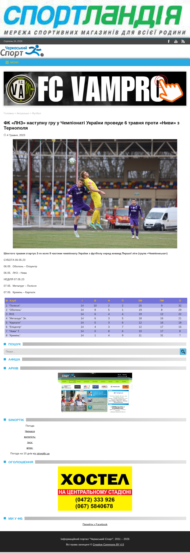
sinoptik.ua (43, 453)
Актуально (23, 113)
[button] (14, 62)
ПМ (162, 300)
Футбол (36, 113)
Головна (9, 113)
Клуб (13, 300)
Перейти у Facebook (95, 524)
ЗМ (140, 300)
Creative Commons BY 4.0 (108, 544)
